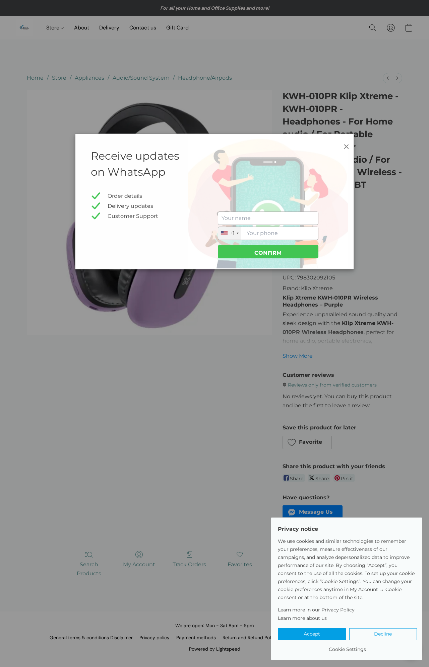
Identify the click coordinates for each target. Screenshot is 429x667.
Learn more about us (302, 618)
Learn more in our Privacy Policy (316, 610)
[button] (312, 634)
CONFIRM (268, 253)
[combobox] (229, 233)
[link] (347, 646)
